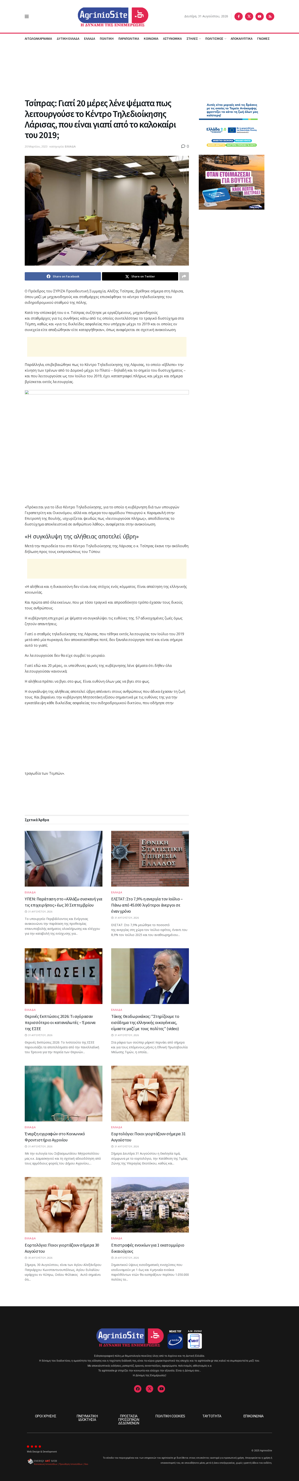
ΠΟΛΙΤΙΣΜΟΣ (214, 38)
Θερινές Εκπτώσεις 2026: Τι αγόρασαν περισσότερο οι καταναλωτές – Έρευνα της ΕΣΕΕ (60, 1022)
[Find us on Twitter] (249, 16)
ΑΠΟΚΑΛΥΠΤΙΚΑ (241, 38)
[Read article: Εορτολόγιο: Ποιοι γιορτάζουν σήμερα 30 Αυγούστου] (63, 1205)
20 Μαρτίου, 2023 (36, 146)
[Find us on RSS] (270, 16)
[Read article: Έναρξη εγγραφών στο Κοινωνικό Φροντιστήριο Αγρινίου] (63, 1093)
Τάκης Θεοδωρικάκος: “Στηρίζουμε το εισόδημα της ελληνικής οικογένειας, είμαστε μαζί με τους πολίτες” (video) (145, 1022)
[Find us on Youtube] (259, 16)
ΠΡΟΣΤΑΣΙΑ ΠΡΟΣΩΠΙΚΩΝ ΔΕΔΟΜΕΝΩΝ (128, 1419)
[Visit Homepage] (106, 16)
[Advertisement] (149, 70)
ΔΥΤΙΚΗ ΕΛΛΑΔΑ (68, 38)
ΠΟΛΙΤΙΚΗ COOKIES (170, 1416)
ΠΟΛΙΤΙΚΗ (107, 38)
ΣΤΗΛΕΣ (192, 38)
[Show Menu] (27, 16)
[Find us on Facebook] (238, 16)
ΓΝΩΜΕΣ (263, 38)
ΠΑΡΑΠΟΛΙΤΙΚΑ (128, 38)
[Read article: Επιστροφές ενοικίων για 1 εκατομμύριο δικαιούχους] (150, 1205)
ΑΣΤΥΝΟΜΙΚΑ (172, 38)
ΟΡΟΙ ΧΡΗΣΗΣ (45, 1416)
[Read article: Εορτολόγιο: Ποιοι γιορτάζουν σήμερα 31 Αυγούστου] (150, 1093)
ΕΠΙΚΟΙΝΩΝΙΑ (253, 1416)
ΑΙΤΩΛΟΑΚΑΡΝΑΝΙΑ (38, 38)
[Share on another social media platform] (184, 276)
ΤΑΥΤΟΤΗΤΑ (211, 1416)
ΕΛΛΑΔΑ (89, 38)
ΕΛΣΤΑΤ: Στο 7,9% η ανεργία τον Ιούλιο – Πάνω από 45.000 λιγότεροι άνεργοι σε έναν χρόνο (147, 905)
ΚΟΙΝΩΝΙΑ (151, 38)
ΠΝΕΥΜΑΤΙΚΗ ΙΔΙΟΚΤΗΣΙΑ (87, 1418)
